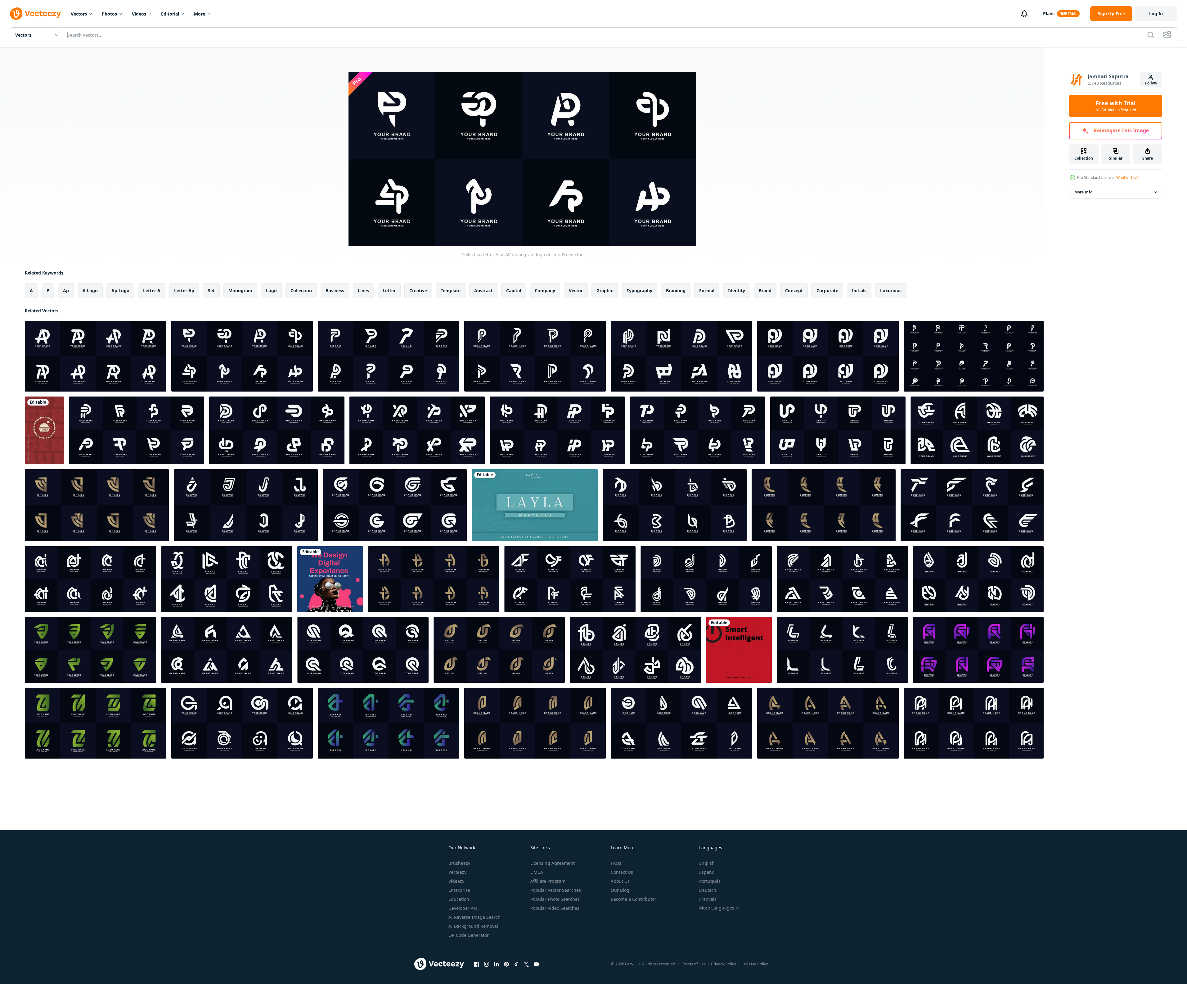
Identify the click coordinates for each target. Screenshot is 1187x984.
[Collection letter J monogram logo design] (246, 505)
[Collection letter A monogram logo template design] (433, 579)
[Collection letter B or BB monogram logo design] (675, 505)
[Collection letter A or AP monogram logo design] (95, 356)
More (199, 14)
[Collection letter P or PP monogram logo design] (535, 356)
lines (363, 290)
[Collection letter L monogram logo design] (842, 650)
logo (271, 290)
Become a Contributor (633, 899)
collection (301, 290)
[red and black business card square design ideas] (739, 650)
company (545, 290)
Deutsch (707, 890)
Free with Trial (1115, 105)
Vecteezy (457, 872)
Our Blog (620, 890)
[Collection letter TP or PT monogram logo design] (697, 430)
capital (513, 290)
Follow (1151, 83)
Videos (139, 14)
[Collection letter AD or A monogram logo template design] (978, 579)
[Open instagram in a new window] (486, 963)
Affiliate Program (547, 881)
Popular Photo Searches (555, 899)
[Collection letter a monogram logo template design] (97, 505)
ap (66, 290)
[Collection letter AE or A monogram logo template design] (977, 430)
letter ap (184, 290)
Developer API (463, 908)
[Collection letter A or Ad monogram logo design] (90, 579)
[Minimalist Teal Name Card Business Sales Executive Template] (535, 505)
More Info (1083, 192)
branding (676, 290)
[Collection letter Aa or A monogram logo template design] (978, 650)
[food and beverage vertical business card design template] (44, 430)
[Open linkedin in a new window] (496, 963)
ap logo (120, 290)
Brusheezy (459, 863)
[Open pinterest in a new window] (506, 963)
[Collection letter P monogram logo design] (388, 356)
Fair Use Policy (754, 964)
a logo (90, 290)
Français (708, 899)
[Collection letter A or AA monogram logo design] (226, 650)
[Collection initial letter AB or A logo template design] (635, 650)
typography (639, 290)
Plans (1048, 13)
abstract (483, 290)
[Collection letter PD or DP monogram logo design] (681, 356)
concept (794, 290)
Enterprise (459, 890)
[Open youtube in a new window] (536, 963)
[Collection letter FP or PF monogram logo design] (136, 430)
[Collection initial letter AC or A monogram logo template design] (226, 579)
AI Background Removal (473, 926)
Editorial (170, 14)
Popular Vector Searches (555, 890)
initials (859, 290)
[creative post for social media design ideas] (330, 579)
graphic (604, 290)
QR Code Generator (468, 935)
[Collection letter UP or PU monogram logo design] (838, 430)
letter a (151, 290)
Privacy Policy (723, 964)
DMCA (536, 872)
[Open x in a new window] (526, 963)
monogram (240, 290)
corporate (827, 290)
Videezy (456, 881)
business (335, 290)
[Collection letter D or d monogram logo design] (706, 579)
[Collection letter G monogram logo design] (395, 505)
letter (389, 290)
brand (765, 290)
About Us (620, 881)
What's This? (1127, 177)
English (707, 863)
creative (418, 290)
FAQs (616, 863)
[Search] (1150, 35)
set (211, 290)
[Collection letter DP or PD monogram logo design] (276, 430)
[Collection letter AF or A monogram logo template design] (570, 579)
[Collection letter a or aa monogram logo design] (242, 723)
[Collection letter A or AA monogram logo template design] (828, 723)
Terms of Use (694, 964)
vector (576, 290)
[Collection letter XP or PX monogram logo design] (417, 430)
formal (706, 290)
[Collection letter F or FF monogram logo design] (972, 505)
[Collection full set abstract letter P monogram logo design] (974, 356)
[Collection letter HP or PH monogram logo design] (557, 430)
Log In (1156, 13)
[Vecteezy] (35, 13)
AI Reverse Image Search (474, 917)
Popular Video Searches (554, 908)
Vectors (79, 14)
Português (710, 881)
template (451, 290)
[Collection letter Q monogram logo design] (363, 650)
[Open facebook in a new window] (476, 963)
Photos (109, 14)
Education (458, 899)
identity (736, 290)
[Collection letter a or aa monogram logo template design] (842, 579)
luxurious (890, 290)
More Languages (716, 907)
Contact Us (622, 872)
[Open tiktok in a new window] (516, 963)
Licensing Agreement (552, 863)
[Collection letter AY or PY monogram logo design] (828, 356)
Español (707, 872)
